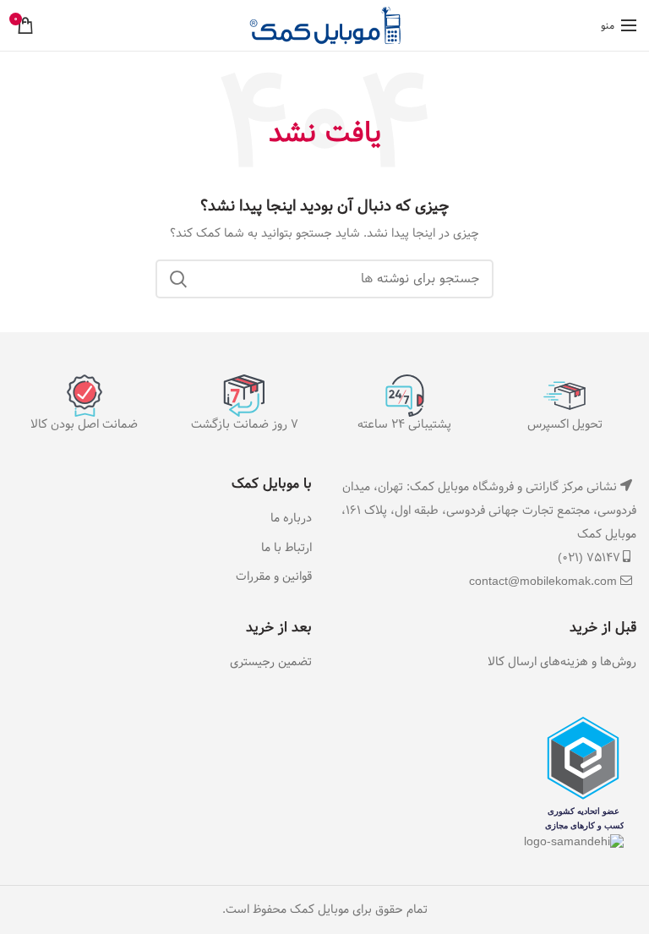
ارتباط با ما (286, 548)
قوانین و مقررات (274, 577)
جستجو (178, 278)
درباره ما (291, 519)
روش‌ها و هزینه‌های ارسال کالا (562, 662)
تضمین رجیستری (271, 662)
